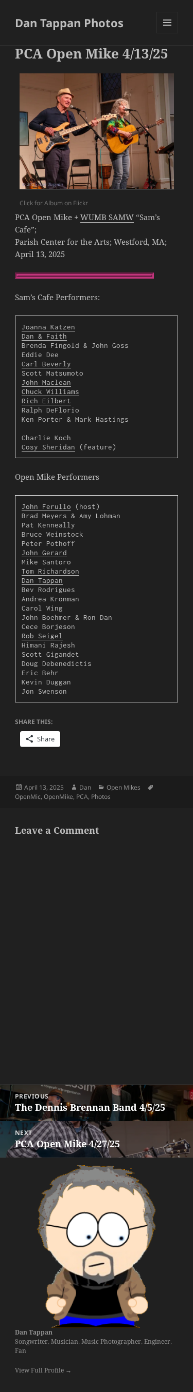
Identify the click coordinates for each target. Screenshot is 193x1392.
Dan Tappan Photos (69, 22)
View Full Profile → (43, 1370)
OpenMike (58, 796)
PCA (82, 796)
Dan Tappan (33, 1332)
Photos (101, 796)
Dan (85, 787)
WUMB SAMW (107, 217)
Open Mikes (124, 787)
